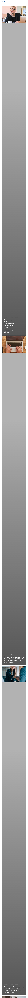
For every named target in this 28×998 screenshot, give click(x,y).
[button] (25, 1)
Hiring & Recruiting (15, 317)
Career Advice (7, 317)
